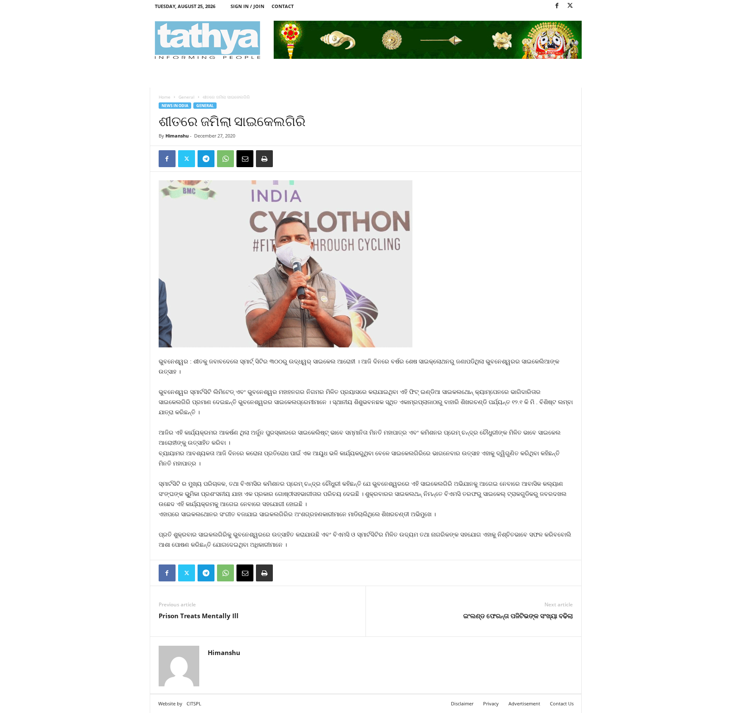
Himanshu (177, 135)
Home (164, 97)
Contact (283, 6)
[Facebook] (557, 6)
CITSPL (194, 703)
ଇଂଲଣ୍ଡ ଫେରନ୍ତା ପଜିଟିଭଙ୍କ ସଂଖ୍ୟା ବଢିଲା (518, 615)
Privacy (491, 703)
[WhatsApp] (225, 158)
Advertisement (524, 703)
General (187, 97)
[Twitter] (570, 6)
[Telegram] (206, 158)
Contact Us (562, 703)
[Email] (244, 158)
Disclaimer (462, 703)
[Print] (264, 158)
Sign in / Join (247, 6)
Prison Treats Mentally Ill (199, 615)
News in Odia (175, 105)
